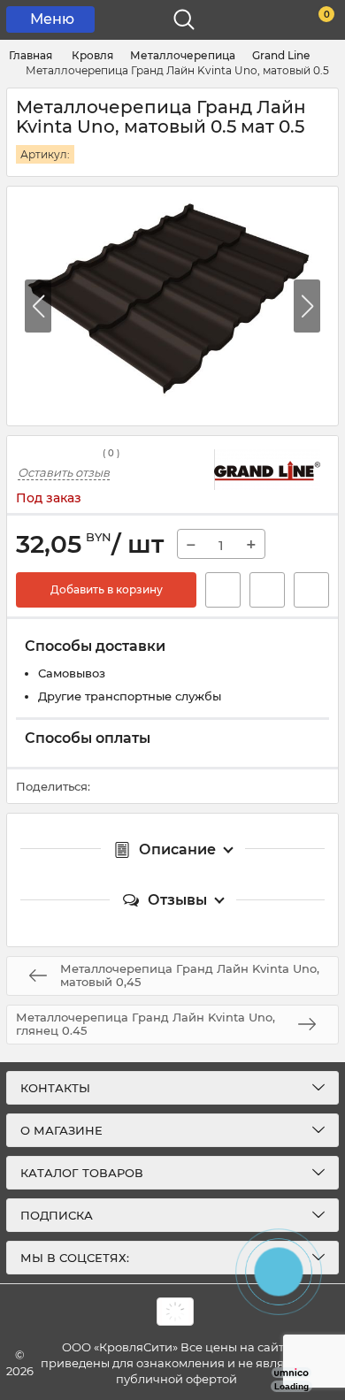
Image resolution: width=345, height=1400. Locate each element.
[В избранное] (267, 590)
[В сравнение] (311, 590)
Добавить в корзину (106, 589)
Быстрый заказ (223, 590)
